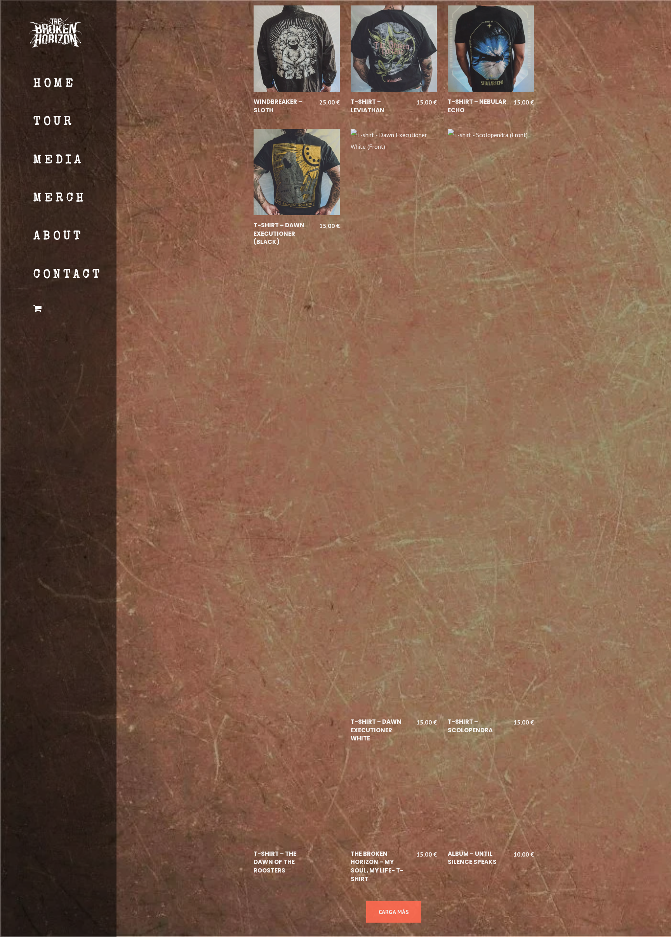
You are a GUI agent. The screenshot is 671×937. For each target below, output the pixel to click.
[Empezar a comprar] (66, 310)
